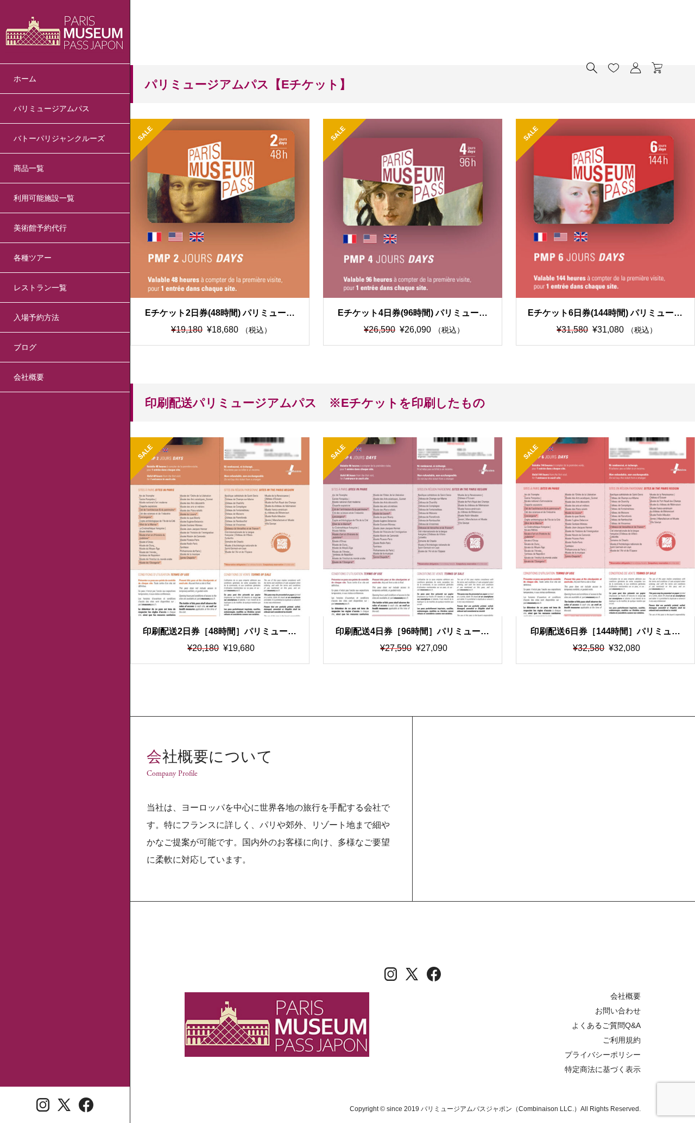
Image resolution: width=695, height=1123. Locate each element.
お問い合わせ (618, 1010)
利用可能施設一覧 (44, 198)
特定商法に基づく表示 (603, 1069)
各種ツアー (33, 257)
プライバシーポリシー (603, 1054)
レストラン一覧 (40, 287)
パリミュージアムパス (52, 108)
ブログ (25, 347)
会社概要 (29, 377)
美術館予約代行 (40, 228)
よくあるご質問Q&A (606, 1025)
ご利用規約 (622, 1040)
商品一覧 (29, 168)
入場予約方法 (36, 317)
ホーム (25, 78)
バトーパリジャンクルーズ (59, 138)
